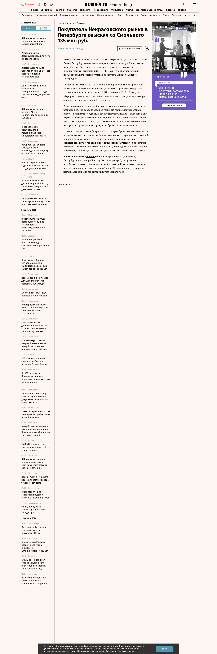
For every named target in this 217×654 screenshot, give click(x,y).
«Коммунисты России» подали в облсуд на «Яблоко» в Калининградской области (35, 546)
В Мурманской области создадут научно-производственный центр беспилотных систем (34, 149)
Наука (187, 15)
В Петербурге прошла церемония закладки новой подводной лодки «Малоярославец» (35, 72)
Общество (72, 10)
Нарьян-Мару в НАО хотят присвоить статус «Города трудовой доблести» (35, 480)
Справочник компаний (46, 15)
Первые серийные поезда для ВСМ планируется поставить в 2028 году (34, 281)
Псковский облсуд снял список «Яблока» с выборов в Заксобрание (34, 580)
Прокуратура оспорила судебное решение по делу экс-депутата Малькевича (35, 165)
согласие (88, 649)
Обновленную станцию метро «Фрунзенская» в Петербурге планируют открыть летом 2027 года (34, 345)
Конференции (87, 15)
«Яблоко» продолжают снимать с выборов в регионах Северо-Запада (34, 361)
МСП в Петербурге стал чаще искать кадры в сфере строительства (35, 447)
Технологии (85, 10)
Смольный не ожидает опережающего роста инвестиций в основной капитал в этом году (33, 564)
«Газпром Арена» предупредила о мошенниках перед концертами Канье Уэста (33, 131)
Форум (129, 10)
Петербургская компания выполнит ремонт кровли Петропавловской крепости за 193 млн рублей (35, 430)
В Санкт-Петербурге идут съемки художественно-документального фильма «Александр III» (34, 398)
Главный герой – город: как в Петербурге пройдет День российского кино (35, 414)
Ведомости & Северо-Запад (149, 10)
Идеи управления (106, 15)
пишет (122, 74)
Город (120, 15)
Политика (59, 10)
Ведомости (27, 15)
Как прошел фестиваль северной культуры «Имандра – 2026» (33, 530)
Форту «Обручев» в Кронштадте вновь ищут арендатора (33, 509)
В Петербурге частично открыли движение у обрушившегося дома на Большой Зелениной (34, 463)
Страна (166, 15)
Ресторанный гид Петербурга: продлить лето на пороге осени (35, 56)
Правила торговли (69, 15)
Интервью (170, 10)
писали (90, 156)
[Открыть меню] (194, 4)
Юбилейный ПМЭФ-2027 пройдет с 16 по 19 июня (34, 294)
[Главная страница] (96, 4)
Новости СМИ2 (65, 184)
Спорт (144, 15)
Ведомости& (132, 15)
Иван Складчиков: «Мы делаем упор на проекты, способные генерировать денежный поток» (34, 185)
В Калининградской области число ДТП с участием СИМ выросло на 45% (35, 244)
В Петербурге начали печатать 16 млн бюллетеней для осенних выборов (34, 113)
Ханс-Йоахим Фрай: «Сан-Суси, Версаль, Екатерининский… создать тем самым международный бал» (35, 91)
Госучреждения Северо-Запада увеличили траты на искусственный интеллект (35, 201)
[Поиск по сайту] (188, 4)
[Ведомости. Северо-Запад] (120, 4)
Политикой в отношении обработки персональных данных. (105, 651)
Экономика (46, 10)
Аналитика (155, 15)
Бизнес (34, 10)
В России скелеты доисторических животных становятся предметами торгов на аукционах (35, 327)
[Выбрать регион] (182, 4)
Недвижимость (101, 10)
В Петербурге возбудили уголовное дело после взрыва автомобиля (34, 41)
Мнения (182, 10)
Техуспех (176, 15)
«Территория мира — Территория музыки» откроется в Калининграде (35, 494)
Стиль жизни (117, 10)
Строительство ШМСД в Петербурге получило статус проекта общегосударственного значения (33, 225)
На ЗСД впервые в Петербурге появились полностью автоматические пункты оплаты (35, 377)
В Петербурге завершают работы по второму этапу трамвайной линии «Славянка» (34, 309)
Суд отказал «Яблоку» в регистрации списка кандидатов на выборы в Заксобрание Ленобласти (34, 264)
